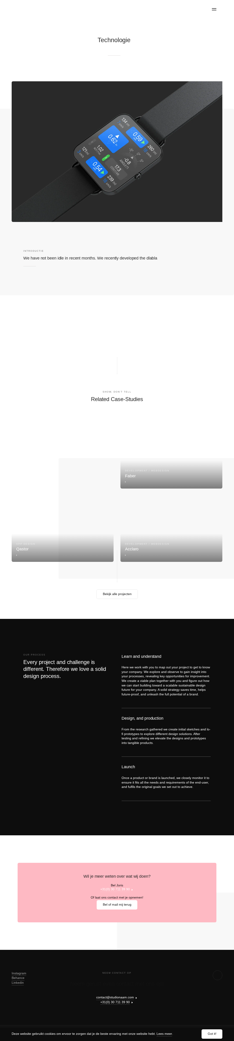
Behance (18, 978)
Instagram (19, 973)
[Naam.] (27, 8)
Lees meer (164, 1034)
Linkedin (18, 982)
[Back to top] (217, 975)
